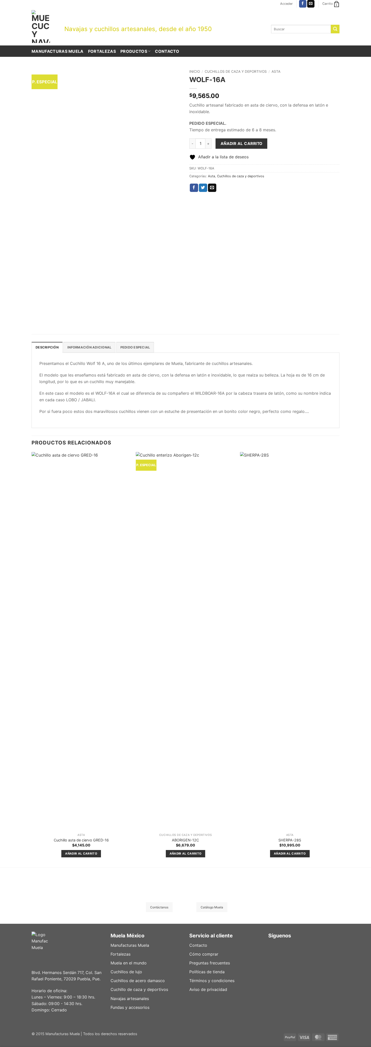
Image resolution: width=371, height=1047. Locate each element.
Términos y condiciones (211, 980)
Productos (133, 51)
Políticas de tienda (207, 971)
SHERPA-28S (289, 840)
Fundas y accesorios (130, 1007)
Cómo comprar (203, 954)
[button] (286, 4)
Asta (276, 71)
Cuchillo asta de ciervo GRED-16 (81, 840)
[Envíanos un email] (310, 4)
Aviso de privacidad (208, 989)
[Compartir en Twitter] (203, 188)
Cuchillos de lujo (126, 971)
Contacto (167, 51)
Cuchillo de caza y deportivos (139, 989)
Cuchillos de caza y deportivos (236, 71)
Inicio (194, 71)
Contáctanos (159, 907)
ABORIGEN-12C (185, 840)
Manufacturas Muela (58, 51)
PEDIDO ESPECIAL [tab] (135, 347)
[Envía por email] (212, 188)
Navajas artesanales (130, 998)
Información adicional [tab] (89, 347)
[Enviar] (335, 29)
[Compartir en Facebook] (194, 188)
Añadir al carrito (241, 143)
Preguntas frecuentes (209, 962)
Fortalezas (102, 51)
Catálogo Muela (212, 907)
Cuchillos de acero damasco (138, 980)
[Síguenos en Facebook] (302, 4)
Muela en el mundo (129, 962)
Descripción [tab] (47, 347)
